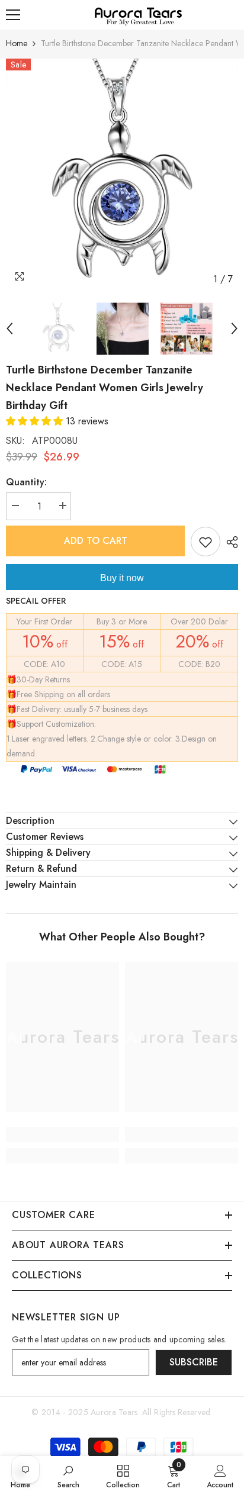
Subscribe (193, 1362)
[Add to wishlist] (205, 541)
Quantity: (26, 482)
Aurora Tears (114, 1412)
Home (16, 43)
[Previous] (9, 328)
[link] (62, 1134)
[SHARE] (229, 542)
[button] (36, 421)
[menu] (13, 15)
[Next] (234, 328)
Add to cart (95, 540)
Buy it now (122, 578)
